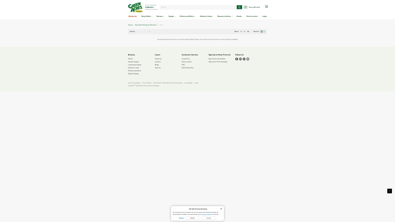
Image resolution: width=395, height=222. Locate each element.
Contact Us (186, 59)
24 (241, 31)
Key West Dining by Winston (146, 25)
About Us (158, 59)
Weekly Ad (132, 16)
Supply (171, 16)
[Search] (239, 7)
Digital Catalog (133, 74)
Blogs (157, 65)
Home (130, 25)
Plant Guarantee (187, 68)
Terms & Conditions (134, 83)
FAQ (183, 65)
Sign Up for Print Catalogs (218, 62)
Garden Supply (133, 62)
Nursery (160, 16)
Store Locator (252, 16)
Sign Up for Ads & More (217, 59)
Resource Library (224, 16)
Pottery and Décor (187, 16)
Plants (130, 59)
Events (239, 16)
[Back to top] (389, 191)
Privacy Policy (147, 83)
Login (264, 16)
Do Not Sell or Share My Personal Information (168, 83)
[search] (198, 7)
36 (244, 31)
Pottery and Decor (134, 71)
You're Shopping (150, 5)
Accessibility (188, 83)
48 (248, 31)
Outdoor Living (206, 16)
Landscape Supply (134, 65)
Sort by (132, 31)
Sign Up (158, 68)
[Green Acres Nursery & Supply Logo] (135, 7)
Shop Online (146, 16)
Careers (158, 62)
